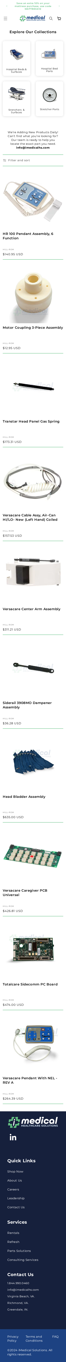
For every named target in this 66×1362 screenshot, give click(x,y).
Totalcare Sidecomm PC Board (30, 984)
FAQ (55, 1336)
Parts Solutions (19, 1251)
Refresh (13, 1242)
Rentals (13, 1233)
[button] (5, 18)
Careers (13, 1189)
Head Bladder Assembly (24, 797)
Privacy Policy (13, 1338)
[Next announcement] (59, 6)
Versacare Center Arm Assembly (31, 609)
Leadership (16, 1198)
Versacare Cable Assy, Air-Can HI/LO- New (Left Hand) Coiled (30, 517)
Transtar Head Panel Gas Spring (31, 421)
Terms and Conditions (34, 1338)
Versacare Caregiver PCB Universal (25, 893)
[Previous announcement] (7, 6)
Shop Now (15, 1171)
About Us (14, 1180)
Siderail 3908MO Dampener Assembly (27, 705)
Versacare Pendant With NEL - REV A (30, 1080)
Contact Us (16, 1207)
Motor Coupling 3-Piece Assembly (33, 328)
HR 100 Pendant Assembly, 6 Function (28, 236)
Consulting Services (22, 1260)
